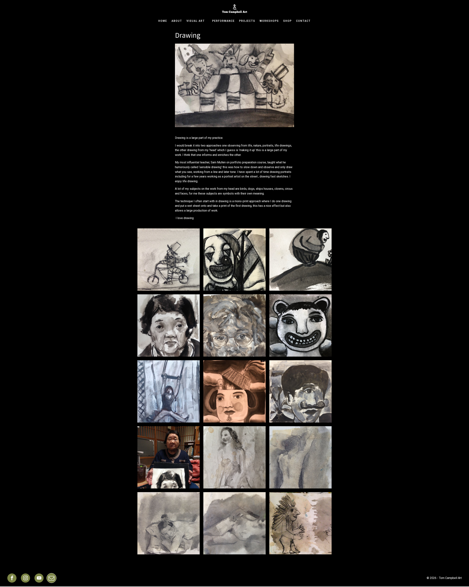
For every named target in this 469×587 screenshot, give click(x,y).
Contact (303, 20)
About (176, 20)
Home (162, 20)
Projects (247, 20)
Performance (223, 20)
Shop (287, 20)
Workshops (269, 20)
